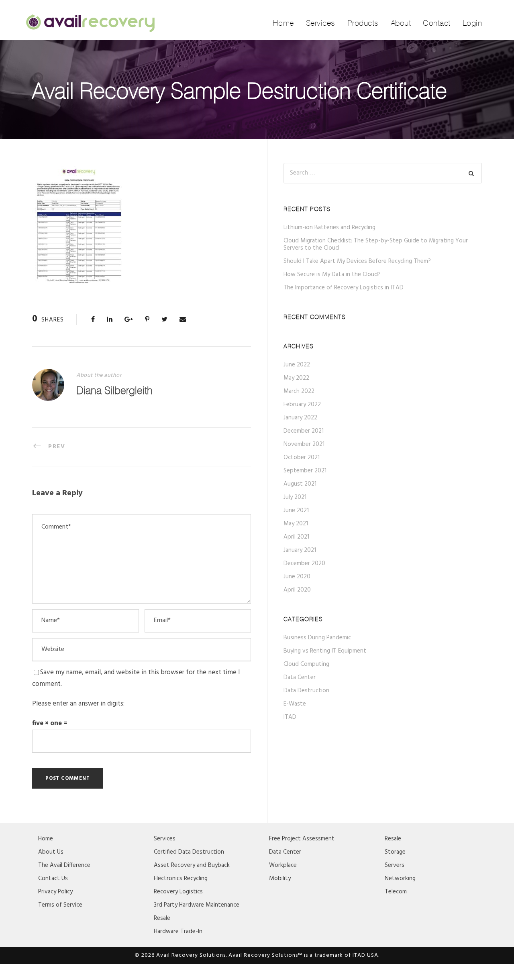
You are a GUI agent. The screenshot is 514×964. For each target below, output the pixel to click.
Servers (394, 865)
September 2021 (305, 471)
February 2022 (302, 404)
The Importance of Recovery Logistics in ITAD (344, 288)
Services (320, 23)
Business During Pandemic (317, 638)
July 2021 (295, 497)
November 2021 (304, 444)
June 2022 (297, 365)
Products (363, 23)
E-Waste (295, 704)
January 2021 (300, 550)
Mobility (280, 878)
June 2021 (296, 510)
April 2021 (296, 537)
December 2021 (304, 431)
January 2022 (300, 418)
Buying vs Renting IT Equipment (325, 651)
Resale (162, 918)
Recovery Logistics (178, 892)
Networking (400, 878)
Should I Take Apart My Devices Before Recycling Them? (357, 261)
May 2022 (296, 378)
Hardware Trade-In (178, 931)
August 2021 (300, 484)
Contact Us (53, 878)
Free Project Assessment (302, 839)
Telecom (396, 892)
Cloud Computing (306, 664)
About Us (50, 852)
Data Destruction (306, 691)
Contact (437, 23)
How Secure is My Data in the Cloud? (332, 274)
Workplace (283, 865)
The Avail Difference (64, 865)
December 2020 (304, 563)
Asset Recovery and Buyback (192, 865)
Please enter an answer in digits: (78, 703)
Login (472, 23)
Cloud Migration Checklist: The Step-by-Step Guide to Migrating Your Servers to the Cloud (376, 244)
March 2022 (299, 391)
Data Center (300, 677)
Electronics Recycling (181, 878)
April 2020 (297, 590)
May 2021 (296, 524)
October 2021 (302, 457)
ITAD (290, 717)
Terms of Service (60, 905)
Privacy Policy (55, 892)
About (401, 23)
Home (283, 23)
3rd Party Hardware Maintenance (196, 905)
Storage (395, 852)
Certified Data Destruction (189, 852)
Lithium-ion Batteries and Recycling (329, 227)
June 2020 (297, 577)
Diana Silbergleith (114, 390)
